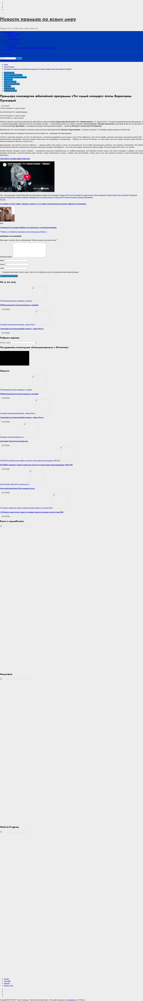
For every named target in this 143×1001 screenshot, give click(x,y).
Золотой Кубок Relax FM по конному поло (14, 484)
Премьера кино (34, 197)
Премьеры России (10, 91)
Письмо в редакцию (9, 61)
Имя (2, 260)
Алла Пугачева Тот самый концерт (81, 195)
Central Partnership (22, 195)
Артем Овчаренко (100, 195)
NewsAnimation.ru (14, 39)
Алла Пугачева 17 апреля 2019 (58, 195)
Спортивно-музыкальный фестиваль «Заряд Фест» (17, 324)
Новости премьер (22, 197)
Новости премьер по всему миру (38, 18)
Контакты (7, 50)
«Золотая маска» (10, 195)
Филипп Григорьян (70, 197)
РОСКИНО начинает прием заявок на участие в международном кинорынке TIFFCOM (30, 460)
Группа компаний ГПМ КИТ (13, 75)
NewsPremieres (9, 73)
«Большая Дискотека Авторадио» (11, 437)
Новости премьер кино (12, 84)
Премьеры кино (9, 88)
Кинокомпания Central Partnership (15, 77)
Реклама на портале (12, 41)
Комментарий (6, 257)
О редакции (9, 32)
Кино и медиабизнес (12, 43)
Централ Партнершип (85, 197)
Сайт (2, 268)
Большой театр (112, 195)
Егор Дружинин (122, 195)
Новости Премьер (10, 82)
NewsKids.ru (12, 37)
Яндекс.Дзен (8, 985)
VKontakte (7, 981)
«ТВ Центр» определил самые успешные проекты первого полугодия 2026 (26, 508)
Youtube (6, 979)
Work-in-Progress (31, 48)
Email (2, 264)
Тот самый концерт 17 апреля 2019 (52, 197)
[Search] (0, 56)
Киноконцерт (8, 79)
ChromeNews (70, 1000)
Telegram (7, 983)
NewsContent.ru (14, 34)
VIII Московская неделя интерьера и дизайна (16, 301)
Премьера (7, 86)
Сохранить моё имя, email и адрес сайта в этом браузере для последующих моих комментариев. (40, 272)
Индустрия (12, 45)
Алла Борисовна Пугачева (38, 195)
